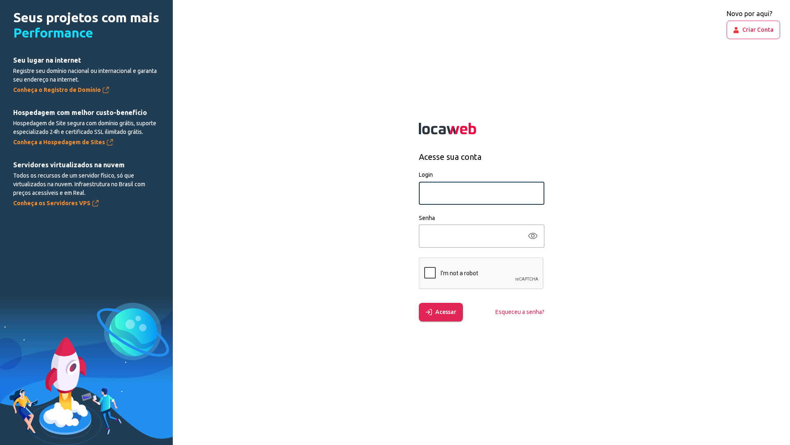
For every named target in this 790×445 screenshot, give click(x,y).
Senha (427, 218)
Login (426, 174)
